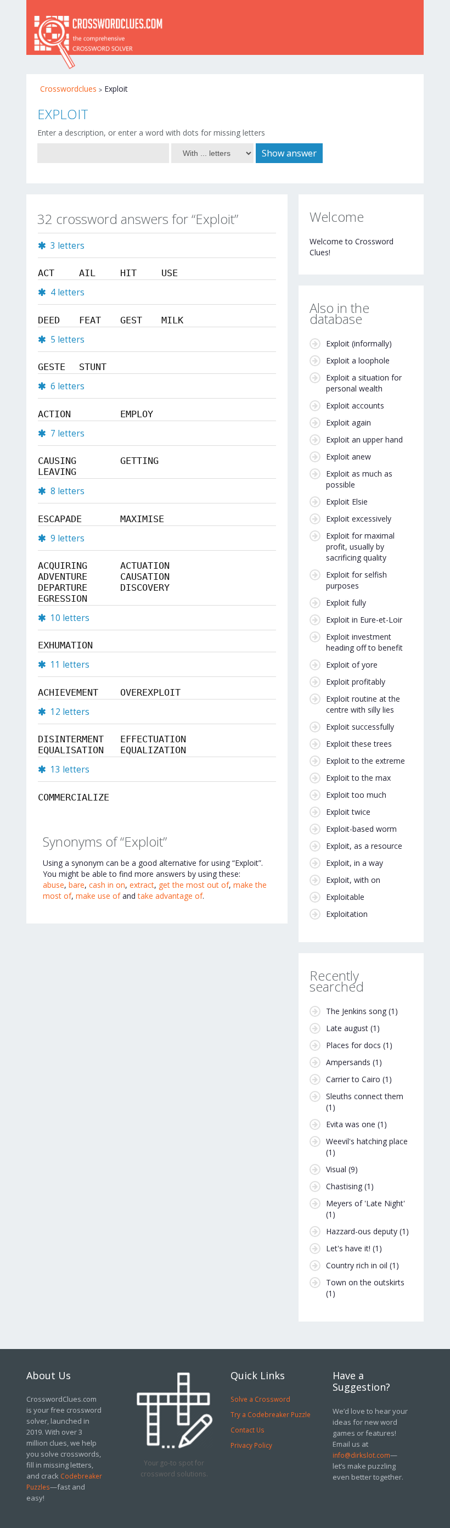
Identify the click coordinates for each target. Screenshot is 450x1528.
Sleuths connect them (364, 1096)
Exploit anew (348, 456)
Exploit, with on (353, 880)
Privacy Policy (251, 1445)
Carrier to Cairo (353, 1079)
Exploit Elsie (347, 501)
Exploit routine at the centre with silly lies (363, 704)
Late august (347, 1028)
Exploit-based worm (361, 829)
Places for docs (353, 1045)
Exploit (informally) (359, 343)
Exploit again (348, 422)
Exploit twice (348, 812)
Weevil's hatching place (367, 1141)
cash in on (107, 885)
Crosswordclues (68, 88)
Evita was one (350, 1124)
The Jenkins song (356, 1011)
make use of (98, 896)
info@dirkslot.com (361, 1455)
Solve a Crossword (260, 1399)
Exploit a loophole (358, 360)
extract (142, 885)
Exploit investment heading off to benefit (364, 642)
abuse (53, 885)
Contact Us (247, 1429)
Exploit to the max (358, 778)
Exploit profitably (355, 681)
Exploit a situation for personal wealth (364, 383)
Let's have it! (348, 1248)
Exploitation (347, 914)
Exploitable (345, 897)
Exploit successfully (360, 726)
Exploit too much (356, 795)
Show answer (289, 153)
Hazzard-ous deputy (361, 1231)
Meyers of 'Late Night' (365, 1203)
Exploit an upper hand (364, 439)
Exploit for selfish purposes (356, 580)
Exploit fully (346, 602)
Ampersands (348, 1062)
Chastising (344, 1186)
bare (77, 885)
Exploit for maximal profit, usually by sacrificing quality (360, 546)
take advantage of (170, 896)
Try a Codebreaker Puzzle (270, 1414)
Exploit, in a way (354, 863)
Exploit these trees (359, 743)
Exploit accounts (355, 405)
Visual (336, 1169)
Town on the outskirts (365, 1282)
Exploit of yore (352, 664)
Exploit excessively (358, 518)
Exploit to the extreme (365, 760)
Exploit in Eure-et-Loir (364, 619)
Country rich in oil (356, 1265)
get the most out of (194, 885)
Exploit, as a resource (364, 846)
